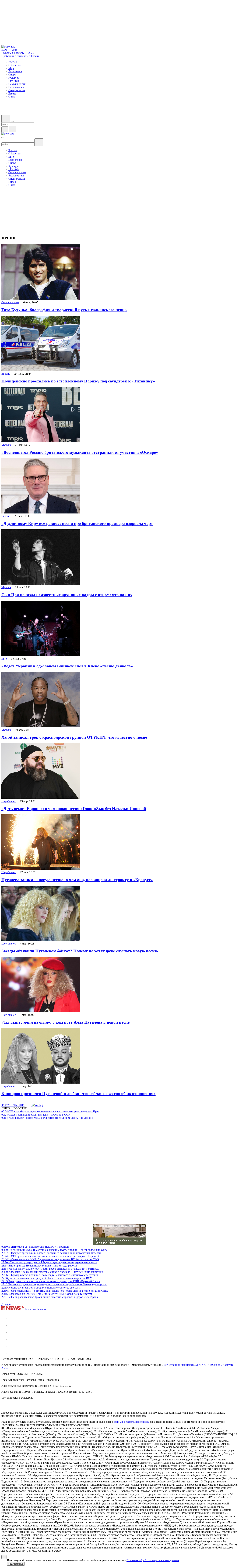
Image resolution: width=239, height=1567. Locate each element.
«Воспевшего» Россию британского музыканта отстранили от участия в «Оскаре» (79, 452)
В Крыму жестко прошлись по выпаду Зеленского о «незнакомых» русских (50, 1274)
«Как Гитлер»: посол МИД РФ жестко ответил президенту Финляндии (47, 1117)
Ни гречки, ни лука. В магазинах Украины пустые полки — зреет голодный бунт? (54, 1249)
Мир (4, 658)
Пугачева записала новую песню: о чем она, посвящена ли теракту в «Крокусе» (77, 879)
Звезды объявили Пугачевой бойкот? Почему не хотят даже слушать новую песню (79, 951)
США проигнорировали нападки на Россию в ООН (36, 1114)
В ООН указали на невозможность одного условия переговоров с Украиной (50, 1256)
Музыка (6, 444)
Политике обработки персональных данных (152, 1560)
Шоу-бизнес (8, 801)
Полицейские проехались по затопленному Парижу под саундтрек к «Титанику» (78, 381)
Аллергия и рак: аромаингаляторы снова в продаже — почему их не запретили (52, 1271)
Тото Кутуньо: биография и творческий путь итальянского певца (64, 309)
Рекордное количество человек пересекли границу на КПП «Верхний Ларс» (50, 1281)
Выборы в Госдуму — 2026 (17, 52)
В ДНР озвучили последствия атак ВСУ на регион (35, 1246)
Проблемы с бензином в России (20, 56)
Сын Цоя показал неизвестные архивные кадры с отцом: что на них (66, 594)
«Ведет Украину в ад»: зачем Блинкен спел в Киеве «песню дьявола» (67, 666)
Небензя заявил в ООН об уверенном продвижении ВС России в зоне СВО (50, 1259)
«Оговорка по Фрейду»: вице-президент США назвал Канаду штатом (46, 1293)
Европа (5, 373)
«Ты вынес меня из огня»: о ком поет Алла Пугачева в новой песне (65, 1022)
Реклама (42, 1309)
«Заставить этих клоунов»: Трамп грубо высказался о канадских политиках (50, 1268)
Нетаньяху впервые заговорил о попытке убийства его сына (40, 1287)
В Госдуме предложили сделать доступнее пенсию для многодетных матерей (51, 1252)
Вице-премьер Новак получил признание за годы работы (39, 1265)
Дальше (6, 1304)
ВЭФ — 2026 (9, 49)
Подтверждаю (15, 1563)
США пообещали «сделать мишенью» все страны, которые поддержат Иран (50, 1111)
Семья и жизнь (10, 302)
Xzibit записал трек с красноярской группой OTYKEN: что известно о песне (74, 737)
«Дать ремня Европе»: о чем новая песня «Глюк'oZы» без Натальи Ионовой (73, 808)
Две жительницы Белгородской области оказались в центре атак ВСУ (46, 1278)
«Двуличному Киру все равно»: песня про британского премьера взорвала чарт (77, 523)
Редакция (30, 1309)
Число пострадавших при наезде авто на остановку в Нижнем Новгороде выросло (54, 1284)
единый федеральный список (131, 1421)
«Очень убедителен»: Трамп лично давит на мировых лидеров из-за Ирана (49, 1296)
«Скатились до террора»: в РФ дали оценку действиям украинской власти (49, 1262)
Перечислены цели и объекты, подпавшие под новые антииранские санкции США (54, 1290)
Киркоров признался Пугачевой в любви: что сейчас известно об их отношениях (78, 1093)
